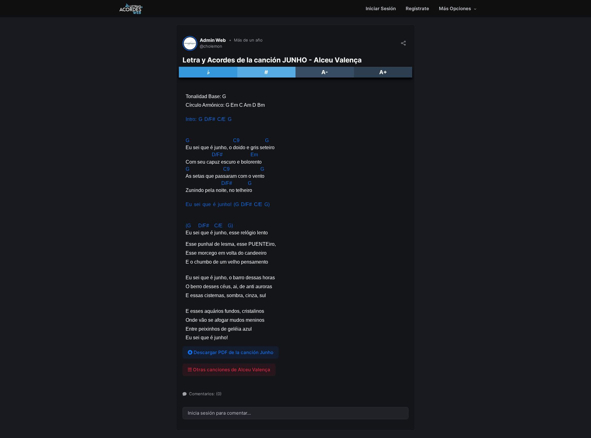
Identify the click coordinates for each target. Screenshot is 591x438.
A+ (383, 72)
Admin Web (213, 40)
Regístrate (417, 8)
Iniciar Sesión (381, 8)
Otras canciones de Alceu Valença (231, 369)
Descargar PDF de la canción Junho (232, 352)
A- (324, 72)
